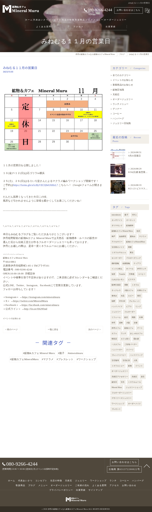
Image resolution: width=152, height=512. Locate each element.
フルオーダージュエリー (122, 393)
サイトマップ (95, 490)
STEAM (122, 301)
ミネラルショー (118, 366)
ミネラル (135, 285)
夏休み (133, 236)
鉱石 (126, 317)
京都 (135, 323)
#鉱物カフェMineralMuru (24, 359)
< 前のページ (11, 329)
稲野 (113, 301)
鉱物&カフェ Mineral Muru (122, 231)
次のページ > (94, 329)
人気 (135, 360)
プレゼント (116, 409)
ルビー (131, 296)
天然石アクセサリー (120, 377)
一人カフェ (116, 344)
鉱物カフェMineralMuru (135, 242)
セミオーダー (117, 258)
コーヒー (117, 113)
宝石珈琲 (115, 360)
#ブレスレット (65, 359)
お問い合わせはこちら (128, 10)
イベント (139, 366)
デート (140, 328)
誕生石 (114, 382)
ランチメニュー (120, 104)
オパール (129, 269)
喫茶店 (114, 339)
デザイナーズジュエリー (122, 398)
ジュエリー (116, 312)
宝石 (122, 382)
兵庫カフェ (141, 290)
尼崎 (121, 323)
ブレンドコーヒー (119, 355)
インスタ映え (117, 269)
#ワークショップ (86, 359)
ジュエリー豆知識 (122, 123)
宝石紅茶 (126, 360)
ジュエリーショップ (134, 387)
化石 (138, 231)
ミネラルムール (134, 382)
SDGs (134, 215)
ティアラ (137, 263)
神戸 (113, 236)
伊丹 (113, 323)
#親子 (61, 353)
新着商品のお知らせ (123, 85)
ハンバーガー (117, 350)
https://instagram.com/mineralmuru (41, 297)
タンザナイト (117, 220)
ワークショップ (118, 404)
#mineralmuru (75, 353)
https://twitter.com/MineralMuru (30, 301)
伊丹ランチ (141, 269)
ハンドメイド (117, 306)
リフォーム (116, 317)
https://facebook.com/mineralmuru (40, 305)
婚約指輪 (115, 263)
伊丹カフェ (116, 328)
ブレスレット (134, 301)
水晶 (122, 296)
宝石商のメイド (118, 247)
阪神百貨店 (116, 285)
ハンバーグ (118, 118)
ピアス (129, 306)
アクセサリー (117, 242)
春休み (114, 296)
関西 (133, 317)
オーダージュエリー (123, 99)
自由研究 (122, 236)
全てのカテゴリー (122, 75)
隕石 (139, 296)
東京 (131, 252)
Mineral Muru (117, 387)
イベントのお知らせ (12, 318)
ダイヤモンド (117, 225)
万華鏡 (131, 274)
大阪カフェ (128, 290)
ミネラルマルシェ (119, 252)
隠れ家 (136, 339)
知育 (113, 274)
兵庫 (141, 317)
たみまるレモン (118, 279)
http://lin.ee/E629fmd (35, 308)
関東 (130, 247)
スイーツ (129, 350)
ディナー (117, 109)
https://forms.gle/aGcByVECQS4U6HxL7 (35, 185)
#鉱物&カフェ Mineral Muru (39, 353)
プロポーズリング (133, 258)
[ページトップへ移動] (147, 466)
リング (138, 306)
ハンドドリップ (136, 355)
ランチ (123, 333)
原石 (142, 377)
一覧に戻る (53, 329)
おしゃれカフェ (136, 333)
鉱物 (130, 366)
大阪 (128, 323)
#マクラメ (47, 359)
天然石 (116, 94)
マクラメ (142, 236)
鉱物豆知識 (118, 90)
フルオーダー (129, 312)
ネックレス (116, 290)
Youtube (122, 274)
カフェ (114, 333)
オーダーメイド (134, 404)
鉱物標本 (129, 225)
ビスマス (131, 279)
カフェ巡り (125, 339)
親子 (126, 215)
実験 (126, 285)
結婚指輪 (126, 263)
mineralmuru (116, 215)
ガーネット (130, 220)
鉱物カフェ (128, 328)
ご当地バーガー (130, 344)
